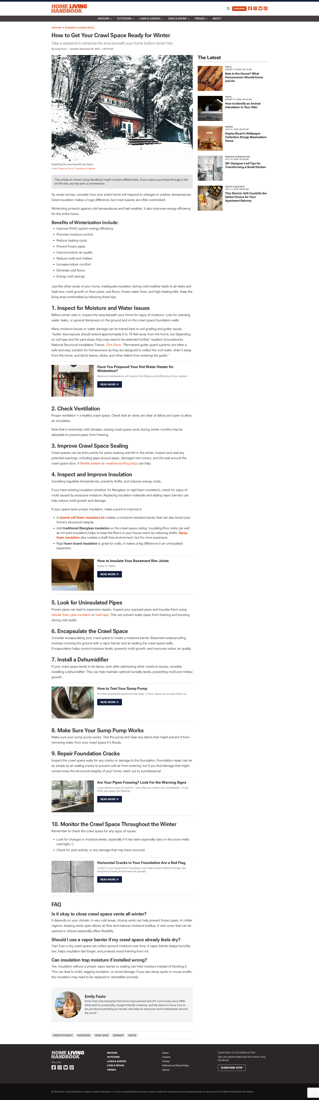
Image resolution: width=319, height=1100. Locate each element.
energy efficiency (63, 1035)
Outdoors (124, 18)
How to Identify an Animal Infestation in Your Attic (243, 105)
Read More (108, 384)
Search (165, 1069)
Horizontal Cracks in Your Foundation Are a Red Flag (141, 863)
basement (118, 1035)
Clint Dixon (113, 345)
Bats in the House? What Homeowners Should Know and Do (244, 77)
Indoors (103, 18)
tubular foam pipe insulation (71, 615)
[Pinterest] (265, 8)
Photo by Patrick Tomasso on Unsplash (77, 168)
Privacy (165, 1061)
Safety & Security (235, 187)
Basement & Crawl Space (79, 28)
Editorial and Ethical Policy (175, 1065)
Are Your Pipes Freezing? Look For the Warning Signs (141, 782)
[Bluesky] (260, 8)
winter (132, 1035)
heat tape (102, 615)
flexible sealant (90, 463)
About (217, 18)
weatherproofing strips (122, 463)
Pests (228, 67)
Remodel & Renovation (237, 157)
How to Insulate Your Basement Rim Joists (133, 561)
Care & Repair (177, 18)
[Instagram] (255, 8)
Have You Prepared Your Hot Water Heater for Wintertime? (135, 369)
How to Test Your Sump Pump (122, 688)
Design (229, 127)
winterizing (83, 1035)
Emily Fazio (61, 49)
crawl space (101, 1035)
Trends (200, 18)
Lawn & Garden (149, 18)
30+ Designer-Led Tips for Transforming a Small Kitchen (245, 165)
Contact (166, 1057)
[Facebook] (250, 8)
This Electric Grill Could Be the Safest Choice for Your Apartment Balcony (246, 197)
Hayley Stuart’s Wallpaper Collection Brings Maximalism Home (245, 137)
